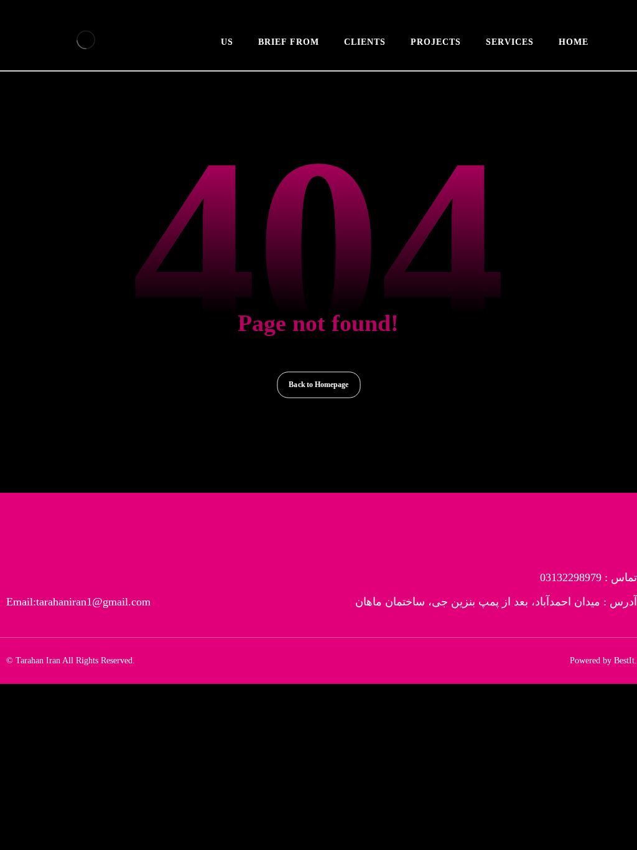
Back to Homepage (318, 384)
